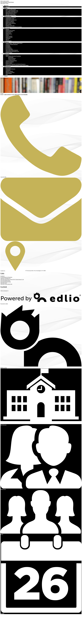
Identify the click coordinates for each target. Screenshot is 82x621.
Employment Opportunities (11, 19)
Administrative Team (10, 18)
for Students (8, 46)
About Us (8, 6)
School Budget (9, 73)
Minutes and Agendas (10, 72)
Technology (8, 38)
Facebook (2, 276)
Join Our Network (12, 58)
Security (7, 35)
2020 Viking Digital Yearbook (12, 50)
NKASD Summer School (11, 15)
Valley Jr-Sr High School (11, 9)
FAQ (7, 74)
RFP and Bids (8, 24)
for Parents (8, 45)
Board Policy (8, 67)
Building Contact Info (10, 25)
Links (2, 273)
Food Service (8, 32)
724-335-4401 (3, 177)
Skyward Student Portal (5, 280)
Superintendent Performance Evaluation (14, 26)
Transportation (8, 40)
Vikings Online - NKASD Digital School (14, 43)
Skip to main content (5, 1)
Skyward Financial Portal (6, 281)
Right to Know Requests (11, 23)
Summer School (9, 52)
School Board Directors (10, 68)
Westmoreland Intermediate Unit (12, 51)
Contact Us (3, 270)
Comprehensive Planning (11, 17)
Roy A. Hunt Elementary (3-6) (12, 10)
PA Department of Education (6, 277)
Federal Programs (9, 31)
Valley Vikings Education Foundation (13, 56)
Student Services (9, 37)
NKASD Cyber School (10, 13)
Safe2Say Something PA (6, 278)
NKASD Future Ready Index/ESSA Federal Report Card (12, 279)
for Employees (9, 47)
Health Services (9, 33)
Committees (8, 70)
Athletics (7, 29)
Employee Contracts (10, 21)
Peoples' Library (9, 62)
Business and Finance (10, 22)
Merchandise (10, 57)
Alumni (7, 54)
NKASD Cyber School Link (6, 284)
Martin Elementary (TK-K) (11, 12)
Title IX (7, 39)
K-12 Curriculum (9, 49)
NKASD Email (4, 282)
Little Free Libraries (10, 61)
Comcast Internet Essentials (11, 60)
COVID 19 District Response (12, 44)
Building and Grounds (10, 30)
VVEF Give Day (11, 59)
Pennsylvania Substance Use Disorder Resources (15, 64)
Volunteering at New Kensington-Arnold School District (17, 65)
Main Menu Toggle (4, 3)
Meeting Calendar (9, 71)
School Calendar (9, 36)
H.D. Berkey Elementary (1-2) (12, 11)
